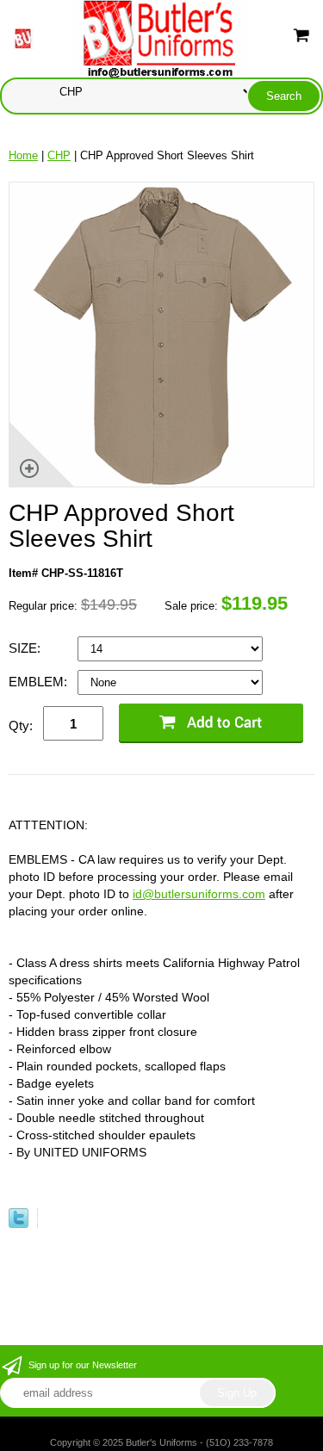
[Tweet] (18, 1224)
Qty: (21, 725)
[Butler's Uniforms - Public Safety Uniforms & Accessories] (162, 37)
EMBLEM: (40, 681)
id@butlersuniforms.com (199, 894)
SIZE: (26, 648)
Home (23, 155)
